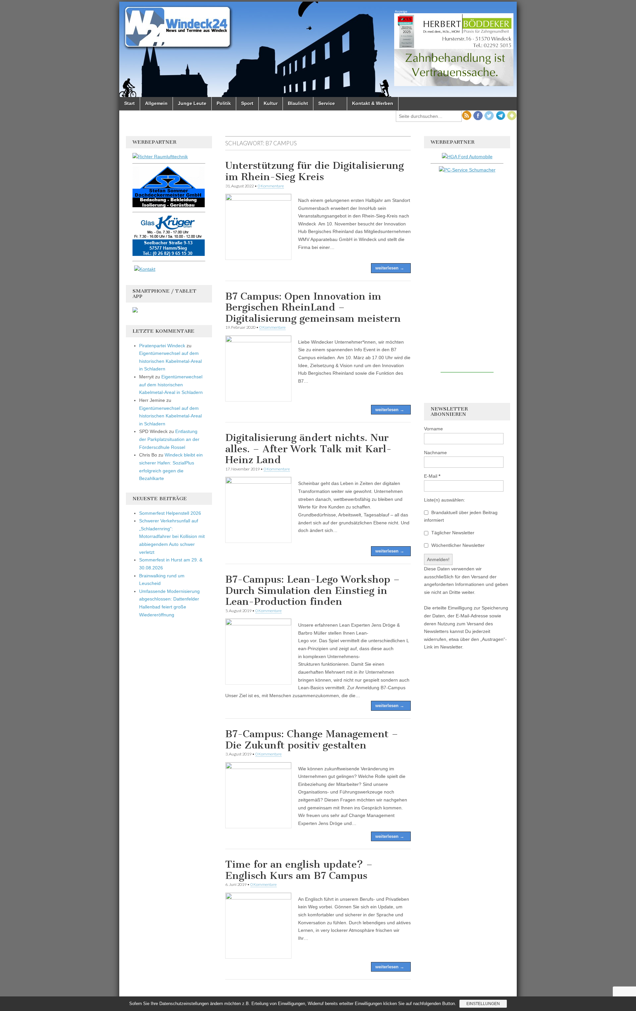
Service (326, 103)
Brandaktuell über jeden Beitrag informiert (461, 516)
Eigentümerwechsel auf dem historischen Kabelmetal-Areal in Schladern (170, 361)
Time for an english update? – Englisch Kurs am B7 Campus (299, 870)
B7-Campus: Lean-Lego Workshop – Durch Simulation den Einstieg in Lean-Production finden (312, 590)
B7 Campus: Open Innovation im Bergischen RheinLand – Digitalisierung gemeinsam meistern (313, 307)
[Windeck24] (318, 49)
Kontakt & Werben (372, 103)
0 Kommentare (271, 185)
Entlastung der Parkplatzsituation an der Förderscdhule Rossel (169, 439)
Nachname (435, 452)
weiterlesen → (389, 267)
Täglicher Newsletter (452, 532)
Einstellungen (483, 1003)
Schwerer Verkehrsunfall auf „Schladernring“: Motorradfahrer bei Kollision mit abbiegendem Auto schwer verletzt (172, 536)
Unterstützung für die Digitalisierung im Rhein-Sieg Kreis (314, 171)
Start (129, 103)
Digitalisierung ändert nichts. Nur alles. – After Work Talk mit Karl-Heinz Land (308, 449)
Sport (247, 103)
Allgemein (156, 103)
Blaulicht (298, 103)
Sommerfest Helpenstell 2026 (170, 513)
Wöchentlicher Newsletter (457, 545)
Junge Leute (192, 103)
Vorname (433, 428)
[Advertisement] (467, 273)
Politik (224, 103)
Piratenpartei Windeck (162, 345)
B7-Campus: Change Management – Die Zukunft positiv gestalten (311, 739)
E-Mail (432, 476)
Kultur (271, 103)
